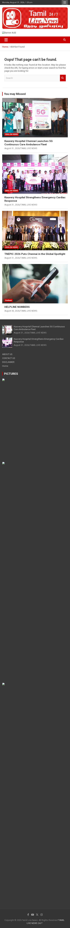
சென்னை (8, 300)
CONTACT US (8, 358)
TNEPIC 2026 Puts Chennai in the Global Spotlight (34, 254)
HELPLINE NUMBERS (17, 306)
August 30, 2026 (12, 311)
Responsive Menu (65, 2)
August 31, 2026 (12, 148)
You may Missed (15, 94)
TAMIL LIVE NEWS (29, 148)
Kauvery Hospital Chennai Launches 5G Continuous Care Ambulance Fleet (28, 143)
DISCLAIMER (8, 362)
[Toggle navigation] (6, 40)
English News (11, 134)
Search (63, 78)
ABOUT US (7, 354)
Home (5, 366)
